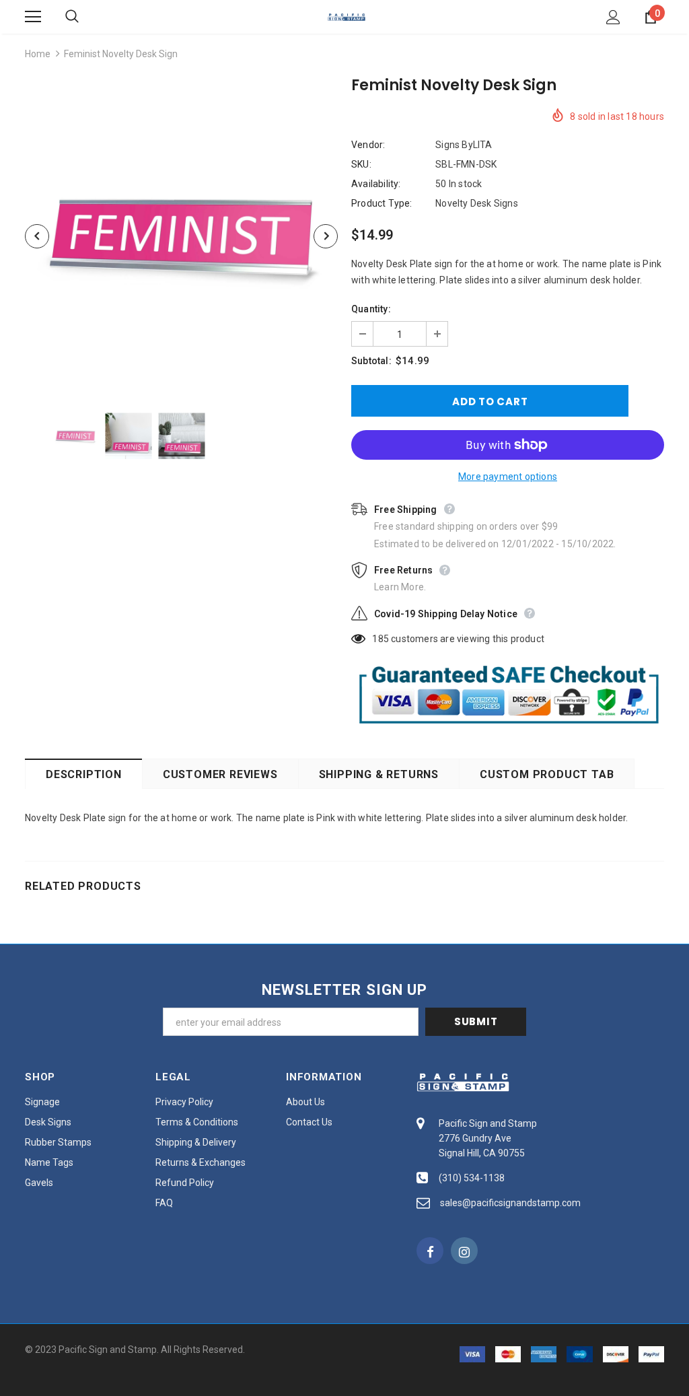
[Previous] (37, 236)
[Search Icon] (85, 17)
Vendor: (368, 144)
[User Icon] (613, 17)
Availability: (376, 183)
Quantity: (371, 309)
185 (380, 638)
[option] (181, 235)
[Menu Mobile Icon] (33, 17)
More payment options (507, 476)
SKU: (361, 164)
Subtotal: (371, 360)
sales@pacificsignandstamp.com (510, 1202)
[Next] (326, 236)
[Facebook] (429, 1250)
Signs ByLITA (463, 144)
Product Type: (381, 203)
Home (37, 53)
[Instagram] (464, 1250)
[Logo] (346, 16)
